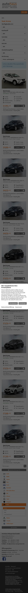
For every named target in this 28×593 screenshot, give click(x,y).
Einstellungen (22, 303)
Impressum (18, 307)
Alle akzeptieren (13, 303)
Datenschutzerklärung (7, 307)
